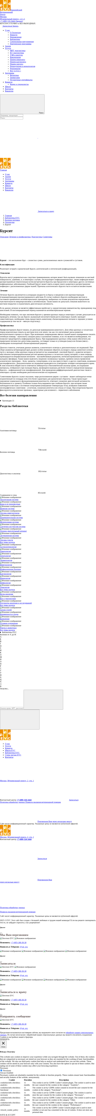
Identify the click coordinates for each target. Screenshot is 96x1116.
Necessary (7, 1071)
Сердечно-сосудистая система (12, 527)
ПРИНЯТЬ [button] (4, 1039)
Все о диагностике (8, 599)
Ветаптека (14, 75)
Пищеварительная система (11, 517)
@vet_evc (24, 947)
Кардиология (5, 574)
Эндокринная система (9, 535)
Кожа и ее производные (10, 504)
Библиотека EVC (9, 632)
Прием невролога (17, 59)
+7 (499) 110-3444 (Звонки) (11, 21)
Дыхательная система (9, 499)
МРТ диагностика (17, 51)
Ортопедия (8, 401)
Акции (8, 46)
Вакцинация (15, 57)
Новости (13, 35)
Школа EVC (10, 750)
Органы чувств (6, 540)
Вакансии (9, 91)
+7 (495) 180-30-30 (18, 943)
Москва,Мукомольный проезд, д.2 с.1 (12, 18)
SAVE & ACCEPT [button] (7, 1115)
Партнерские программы (20, 44)
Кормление (5, 619)
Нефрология (5, 583)
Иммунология (6, 565)
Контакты (9, 89)
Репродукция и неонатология (22, 66)
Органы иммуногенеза (9, 513)
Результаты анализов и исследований (16, 603)
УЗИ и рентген (16, 55)
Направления (15, 37)
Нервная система (7, 509)
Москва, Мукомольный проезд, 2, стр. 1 (17, 781)
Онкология (4, 587)
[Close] (1, 961)
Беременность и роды (9, 614)
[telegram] (19, 778)
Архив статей (6, 610)
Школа (8, 87)
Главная (3, 170)
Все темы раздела (7, 542)
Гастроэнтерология (8, 547)
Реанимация (15, 69)
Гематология (5, 551)
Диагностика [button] (36, 237)
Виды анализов (6, 594)
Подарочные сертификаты (21, 80)
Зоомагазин (15, 77)
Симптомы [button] (47, 237)
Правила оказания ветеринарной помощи (43, 802)
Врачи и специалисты (19, 84)
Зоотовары (9, 73)
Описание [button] (4, 237)
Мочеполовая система (9, 522)
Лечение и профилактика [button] (20, 237)
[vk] (57, 778)
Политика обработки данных (12, 802)
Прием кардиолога (18, 62)
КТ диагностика (17, 53)
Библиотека (15, 39)
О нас (7, 30)
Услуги (8, 48)
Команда (8, 82)
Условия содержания (9, 623)
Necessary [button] (4, 1068)
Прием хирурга (16, 64)
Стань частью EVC (13, 755)
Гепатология (5, 556)
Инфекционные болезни (10, 569)
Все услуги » (15, 71)
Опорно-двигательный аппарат (13, 531)
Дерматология (6, 560)
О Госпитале (15, 33)
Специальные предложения (22, 41)
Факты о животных (8, 628)
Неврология (5, 578)
